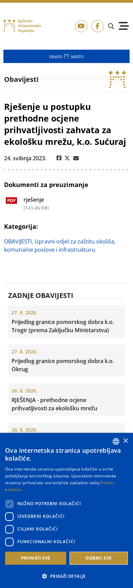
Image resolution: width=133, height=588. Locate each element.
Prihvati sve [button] (35, 558)
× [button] (125, 440)
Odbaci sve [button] (99, 558)
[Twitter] (67, 158)
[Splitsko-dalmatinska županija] (22, 26)
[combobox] (116, 441)
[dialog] (66, 510)
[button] (66, 576)
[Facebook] (59, 158)
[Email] (76, 158)
